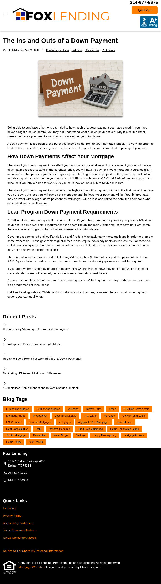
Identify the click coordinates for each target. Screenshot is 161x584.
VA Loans (77, 50)
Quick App (144, 10)
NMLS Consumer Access (19, 537)
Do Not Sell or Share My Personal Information (33, 550)
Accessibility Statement (18, 523)
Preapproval (92, 50)
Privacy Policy (12, 515)
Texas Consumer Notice (19, 530)
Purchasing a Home (57, 50)
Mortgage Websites (31, 567)
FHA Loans (108, 50)
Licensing (9, 508)
